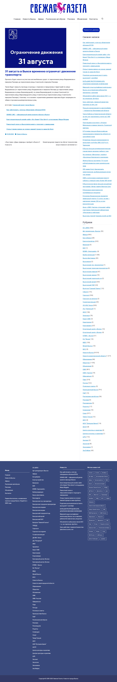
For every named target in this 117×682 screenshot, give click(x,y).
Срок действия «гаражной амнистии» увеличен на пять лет (96, 103)
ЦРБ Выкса (99, 535)
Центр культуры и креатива (92, 430)
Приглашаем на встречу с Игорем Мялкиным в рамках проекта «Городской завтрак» (97, 125)
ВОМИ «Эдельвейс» (90, 251)
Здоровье (86, 315)
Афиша (41, 19)
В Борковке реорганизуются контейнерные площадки (93, 191)
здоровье (103, 538)
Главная (17, 19)
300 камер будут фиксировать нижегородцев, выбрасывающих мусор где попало (97, 171)
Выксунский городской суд (92, 278)
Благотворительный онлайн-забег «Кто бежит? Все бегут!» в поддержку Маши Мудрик (37, 119)
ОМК (84, 369)
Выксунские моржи (90, 275)
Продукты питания (104, 524)
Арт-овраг (91, 476)
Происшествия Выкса (90, 390)
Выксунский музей (89, 282)
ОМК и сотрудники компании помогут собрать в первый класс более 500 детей (97, 179)
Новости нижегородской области (94, 356)
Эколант (85, 440)
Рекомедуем (87, 403)
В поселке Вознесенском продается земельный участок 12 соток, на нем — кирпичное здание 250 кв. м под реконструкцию (96, 200)
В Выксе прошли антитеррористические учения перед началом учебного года (97, 150)
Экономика (87, 447)
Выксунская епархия (90, 272)
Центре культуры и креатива (93, 433)
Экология (86, 444)
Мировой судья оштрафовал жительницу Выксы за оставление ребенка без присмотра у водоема (97, 90)
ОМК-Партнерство (93, 513)
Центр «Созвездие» (93, 538)
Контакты (93, 19)
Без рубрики (87, 238)
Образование (87, 359)
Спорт (85, 413)
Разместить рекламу (91, 30)
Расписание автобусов (55, 19)
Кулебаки (91, 498)
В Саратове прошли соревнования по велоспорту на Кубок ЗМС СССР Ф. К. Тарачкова (96, 142)
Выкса (90, 483)
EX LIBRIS (86, 228)
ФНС (84, 420)
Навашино (91, 502)
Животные (96, 494)
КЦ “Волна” (86, 339)
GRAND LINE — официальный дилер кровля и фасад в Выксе (28, 114)
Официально (87, 376)
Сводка (98, 531)
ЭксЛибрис (86, 450)
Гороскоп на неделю (90, 299)
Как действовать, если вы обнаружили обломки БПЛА (25, 110)
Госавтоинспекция (89, 302)
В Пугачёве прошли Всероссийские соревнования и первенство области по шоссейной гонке (97, 134)
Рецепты (86, 406)
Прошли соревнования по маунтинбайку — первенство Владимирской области (97, 109)
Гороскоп (86, 295)
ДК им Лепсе (100, 491)
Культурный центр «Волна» (92, 329)
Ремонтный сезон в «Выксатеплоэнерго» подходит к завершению (30, 124)
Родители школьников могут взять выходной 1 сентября (95, 76)
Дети (107, 491)
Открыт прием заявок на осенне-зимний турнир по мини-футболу (29, 129)
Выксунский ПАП (89, 285)
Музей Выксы (88, 346)
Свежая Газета (58, 678)
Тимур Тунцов (87, 417)
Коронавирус (87, 326)
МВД (84, 342)
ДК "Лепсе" (91, 491)
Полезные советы (89, 386)
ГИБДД (85, 292)
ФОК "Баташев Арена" (90, 423)
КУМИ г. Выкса (88, 336)
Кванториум (87, 322)
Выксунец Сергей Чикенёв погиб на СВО (97, 216)
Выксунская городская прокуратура (95, 268)
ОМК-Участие (87, 373)
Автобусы (104, 472)
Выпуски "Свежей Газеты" (92, 288)
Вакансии (86, 245)
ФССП (85, 427)
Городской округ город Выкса (23, 105)
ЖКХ (84, 312)
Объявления (82, 19)
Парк (84, 380)
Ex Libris (91, 472)
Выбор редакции (89, 255)
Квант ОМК (87, 319)
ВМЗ (107, 480)
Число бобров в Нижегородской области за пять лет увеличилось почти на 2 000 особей (97, 116)
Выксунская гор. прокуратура (93, 265)
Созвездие (86, 410)
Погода (85, 383)
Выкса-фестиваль (89, 258)
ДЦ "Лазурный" (88, 309)
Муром (108, 498)
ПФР (84, 393)
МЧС (84, 349)
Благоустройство (89, 241)
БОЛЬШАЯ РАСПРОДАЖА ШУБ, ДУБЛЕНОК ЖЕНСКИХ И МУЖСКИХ (95, 82)
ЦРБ (84, 437)
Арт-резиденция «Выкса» (102, 476)
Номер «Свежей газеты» (94, 509)
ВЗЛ (84, 248)
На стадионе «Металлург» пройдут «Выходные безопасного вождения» (95, 156)
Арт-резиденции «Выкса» (91, 231)
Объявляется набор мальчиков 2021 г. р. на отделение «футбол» (97, 97)
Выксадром (87, 261)
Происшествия (92, 527)
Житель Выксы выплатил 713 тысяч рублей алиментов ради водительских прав (96, 163)
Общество (86, 363)
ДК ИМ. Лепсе (88, 305)
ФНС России (92, 535)
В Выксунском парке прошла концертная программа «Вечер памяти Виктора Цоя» (97, 185)
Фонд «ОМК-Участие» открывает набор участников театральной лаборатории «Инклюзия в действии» (96, 209)
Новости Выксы (29, 19)
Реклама (71, 19)
